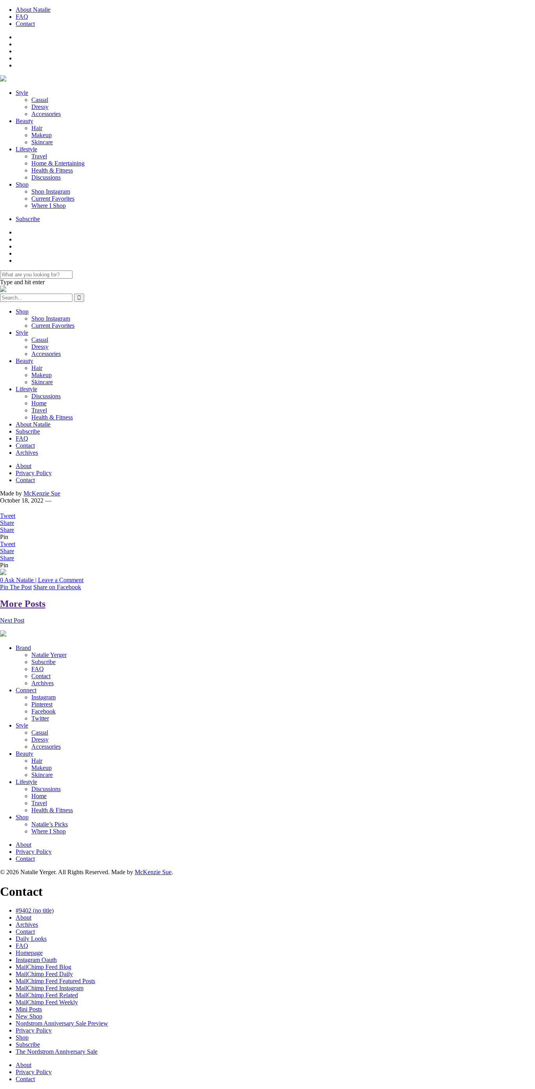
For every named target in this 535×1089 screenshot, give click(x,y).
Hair (36, 128)
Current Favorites (52, 198)
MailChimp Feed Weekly (47, 1002)
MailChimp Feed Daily (44, 974)
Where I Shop (48, 205)
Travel (39, 156)
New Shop (29, 1016)
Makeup (41, 135)
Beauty (24, 121)
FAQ (22, 16)
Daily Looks (31, 938)
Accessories (46, 114)
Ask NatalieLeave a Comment (41, 580)
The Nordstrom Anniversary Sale (57, 1051)
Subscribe (28, 219)
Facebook (43, 711)
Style (22, 92)
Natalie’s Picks (49, 824)
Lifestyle (26, 149)
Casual (39, 99)
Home (39, 403)
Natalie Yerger (49, 655)
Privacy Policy (34, 473)
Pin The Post (16, 587)
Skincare (42, 142)
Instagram (43, 697)
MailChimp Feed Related (47, 995)
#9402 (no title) (35, 910)
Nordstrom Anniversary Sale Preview (62, 1023)
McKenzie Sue (41, 493)
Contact (25, 23)
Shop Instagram (50, 191)
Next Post (12, 620)
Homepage (29, 952)
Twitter (40, 718)
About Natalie (33, 9)
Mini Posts (29, 1009)
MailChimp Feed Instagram (49, 988)
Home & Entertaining (58, 163)
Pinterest (41, 704)
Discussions (46, 177)
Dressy (40, 106)
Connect (26, 690)
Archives (27, 452)
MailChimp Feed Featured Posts (55, 981)
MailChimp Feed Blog (43, 967)
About (23, 466)
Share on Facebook (57, 587)
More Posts (22, 604)
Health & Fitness (52, 170)
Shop (22, 184)
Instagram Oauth (36, 960)
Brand (23, 647)
